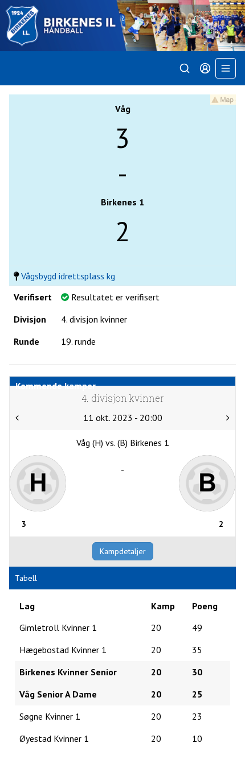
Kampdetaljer (123, 551)
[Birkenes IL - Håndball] (122, 25)
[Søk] (184, 68)
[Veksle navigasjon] (225, 68)
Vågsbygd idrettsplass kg (68, 276)
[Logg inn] (205, 68)
